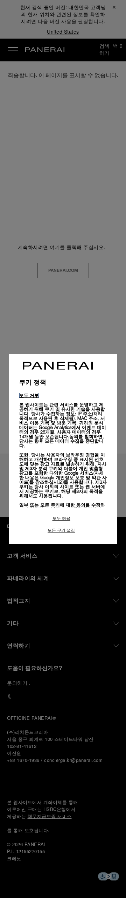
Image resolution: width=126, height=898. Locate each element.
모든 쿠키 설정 (61, 530)
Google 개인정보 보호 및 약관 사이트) (63, 480)
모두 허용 (61, 518)
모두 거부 (29, 395)
